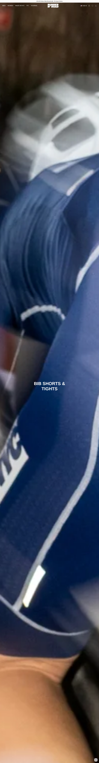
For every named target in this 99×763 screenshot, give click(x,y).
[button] (4, 6)
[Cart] (95, 5)
